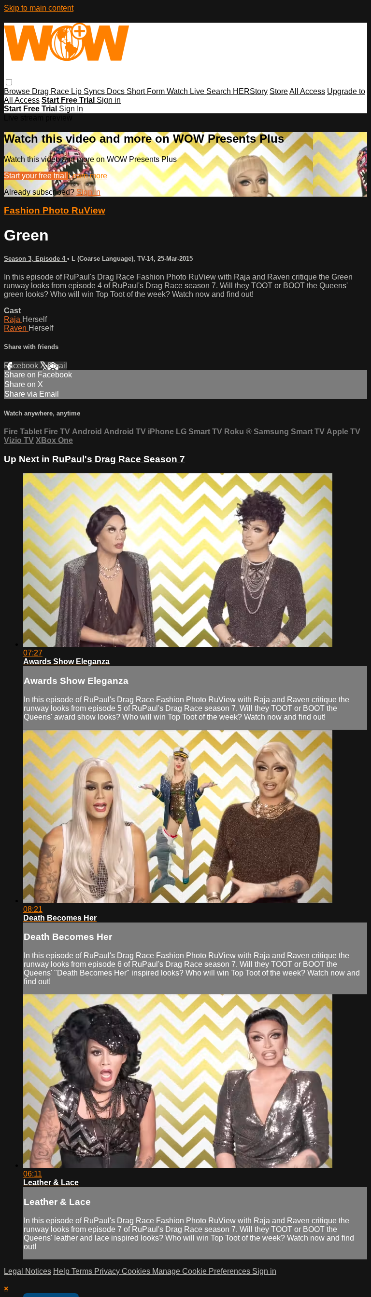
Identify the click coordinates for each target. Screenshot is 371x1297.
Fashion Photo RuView (54, 210)
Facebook (22, 365)
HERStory (250, 91)
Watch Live (186, 91)
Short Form (147, 91)
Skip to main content (38, 8)
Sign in (109, 100)
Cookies (137, 1271)
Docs (117, 91)
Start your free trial (36, 176)
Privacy (108, 1271)
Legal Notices (27, 1271)
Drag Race (51, 91)
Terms (82, 1271)
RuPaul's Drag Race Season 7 (118, 459)
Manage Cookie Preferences (202, 1271)
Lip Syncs (89, 91)
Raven (16, 328)
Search (219, 91)
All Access (307, 91)
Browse (18, 91)
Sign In (71, 109)
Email (57, 365)
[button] (9, 82)
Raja (13, 319)
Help (62, 1271)
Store (279, 91)
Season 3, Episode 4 (35, 258)
